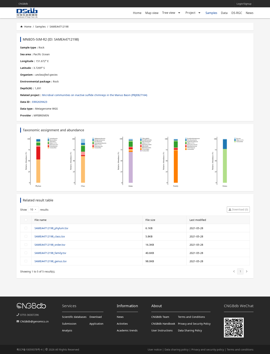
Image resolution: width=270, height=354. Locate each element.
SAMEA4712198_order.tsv (50, 244)
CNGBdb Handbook (163, 323)
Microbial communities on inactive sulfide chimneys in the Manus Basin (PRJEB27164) (94, 95)
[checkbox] (25, 219)
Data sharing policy (176, 349)
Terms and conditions (240, 349)
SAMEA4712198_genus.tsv (50, 261)
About (156, 305)
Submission (69, 323)
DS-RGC (236, 13)
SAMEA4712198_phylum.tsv (51, 228)
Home (137, 13)
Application (96, 323)
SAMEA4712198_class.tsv (50, 236)
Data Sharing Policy (190, 330)
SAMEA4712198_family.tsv (50, 253)
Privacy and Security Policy (194, 323)
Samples (211, 13)
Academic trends (127, 330)
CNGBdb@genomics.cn (34, 321)
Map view (152, 13)
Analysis (67, 330)
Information (127, 305)
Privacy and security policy (207, 349)
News (249, 13)
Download (95, 317)
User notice (155, 349)
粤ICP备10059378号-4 (29, 349)
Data (224, 13)
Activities (122, 323)
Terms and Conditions (191, 317)
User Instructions (162, 330)
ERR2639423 (39, 102)
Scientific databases (74, 317)
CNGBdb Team (160, 317)
